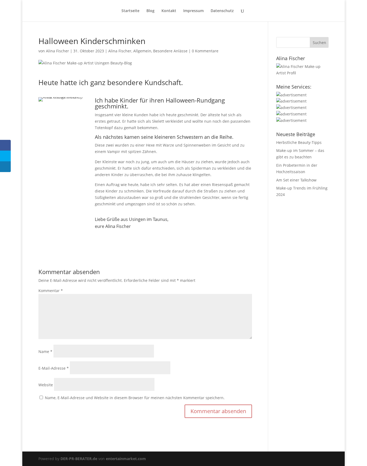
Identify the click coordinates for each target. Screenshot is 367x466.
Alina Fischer (57, 50)
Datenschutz (222, 11)
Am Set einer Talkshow (296, 180)
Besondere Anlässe (170, 50)
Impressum (193, 11)
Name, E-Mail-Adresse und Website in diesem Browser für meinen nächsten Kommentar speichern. (135, 397)
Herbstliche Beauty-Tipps (299, 142)
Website (45, 384)
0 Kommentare (205, 50)
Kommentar (50, 290)
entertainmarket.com (126, 458)
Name (45, 351)
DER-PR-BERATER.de (78, 458)
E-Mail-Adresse (53, 368)
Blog (150, 11)
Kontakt (168, 11)
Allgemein (142, 50)
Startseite (130, 11)
